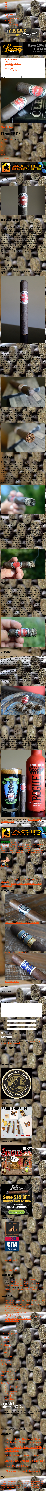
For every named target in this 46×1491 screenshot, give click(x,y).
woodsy (20, 1487)
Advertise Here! (11, 1260)
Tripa (43, 852)
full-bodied (27, 850)
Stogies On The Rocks (9, 1372)
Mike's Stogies (6, 1360)
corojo (37, 1487)
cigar (11, 1483)
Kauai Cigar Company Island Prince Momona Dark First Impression (22, 1284)
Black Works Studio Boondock (16, 1313)
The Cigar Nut (6, 1349)
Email (3, 1025)
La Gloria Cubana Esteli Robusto (33, 1287)
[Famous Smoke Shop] (16, 1214)
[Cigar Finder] (12, 1235)
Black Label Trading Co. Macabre (17, 1309)
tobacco (29, 1487)
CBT (16, 844)
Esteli (7, 1485)
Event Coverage (11, 1391)
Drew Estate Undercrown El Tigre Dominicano (22, 923)
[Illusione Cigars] (16, 1099)
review (33, 1487)
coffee (34, 1483)
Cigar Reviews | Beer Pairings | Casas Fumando (22, 1387)
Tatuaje (40, 1485)
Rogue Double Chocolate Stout (30, 852)
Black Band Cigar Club (9, 1334)
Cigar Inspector (6, 1345)
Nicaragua (3, 1483)
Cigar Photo (5, 1353)
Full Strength (18, 850)
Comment (5, 1002)
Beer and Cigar (39, 1481)
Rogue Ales (14, 852)
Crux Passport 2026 (12, 982)
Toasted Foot (5, 1383)
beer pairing (14, 842)
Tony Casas (7, 139)
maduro (8, 1487)
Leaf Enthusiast (6, 1356)
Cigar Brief (5, 1337)
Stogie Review (6, 1368)
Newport (7, 852)
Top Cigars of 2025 (12, 1315)
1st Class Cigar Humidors (10, 1330)
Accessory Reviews (12, 19)
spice (14, 1483)
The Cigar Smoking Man (10, 1379)
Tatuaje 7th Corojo (12, 1321)
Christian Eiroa (34, 844)
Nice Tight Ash (6, 1364)
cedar (8, 1483)
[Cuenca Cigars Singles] (16, 1176)
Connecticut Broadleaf (15, 1485)
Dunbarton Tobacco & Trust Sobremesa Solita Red (23, 1317)
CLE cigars (28, 846)
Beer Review (31, 1481)
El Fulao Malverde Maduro (25, 1279)
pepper (23, 1485)
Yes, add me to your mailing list (14, 1033)
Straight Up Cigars (7, 1375)
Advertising (14, 25)
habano (24, 1487)
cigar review (20, 846)
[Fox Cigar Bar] (16, 1137)
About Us (8, 23)
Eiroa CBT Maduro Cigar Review (18, 848)
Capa (12, 844)
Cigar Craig (5, 1341)
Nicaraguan (11, 1481)
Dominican (19, 1483)
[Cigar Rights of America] (12, 1250)
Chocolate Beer (23, 844)
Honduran (28, 1485)
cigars (40, 1487)
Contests (8, 21)
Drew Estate (34, 1485)
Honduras (34, 850)
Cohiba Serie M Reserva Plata (16, 952)
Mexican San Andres (6, 1489)
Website (3, 1029)
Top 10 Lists (9, 17)
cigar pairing (11, 846)
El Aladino (10, 850)
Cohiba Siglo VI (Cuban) (19, 1281)
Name (3, 1020)
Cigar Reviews (10, 15)
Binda (8, 844)
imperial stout (13, 1487)
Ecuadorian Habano (27, 1483)
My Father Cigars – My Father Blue (18, 1319)
